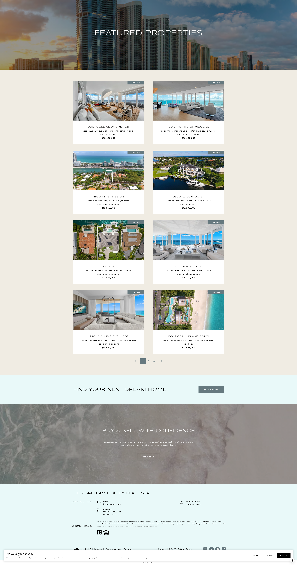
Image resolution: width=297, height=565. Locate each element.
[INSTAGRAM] (205, 549)
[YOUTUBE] (217, 549)
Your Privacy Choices (148, 562)
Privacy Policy (185, 549)
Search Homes (211, 390)
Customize (269, 555)
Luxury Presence (124, 549)
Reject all (254, 555)
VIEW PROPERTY (108, 111)
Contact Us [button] (148, 457)
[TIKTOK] (224, 549)
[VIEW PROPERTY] (109, 109)
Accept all (284, 555)
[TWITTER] (211, 549)
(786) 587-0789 (193, 504)
